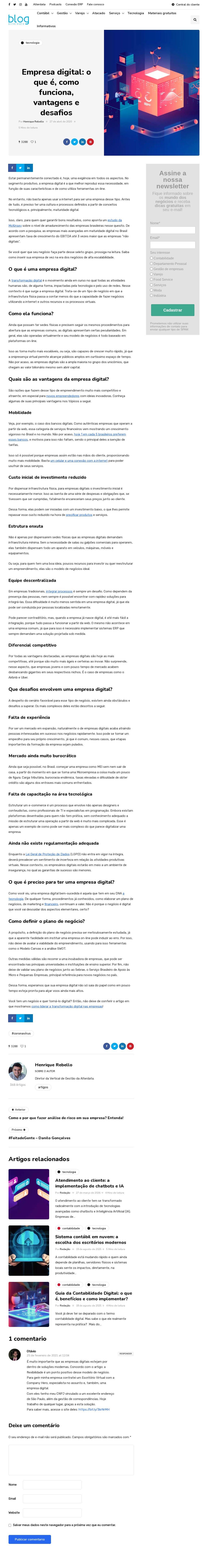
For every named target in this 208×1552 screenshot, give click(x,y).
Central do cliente (187, 4)
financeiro (51, 904)
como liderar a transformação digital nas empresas (67, 1006)
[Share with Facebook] (66, 141)
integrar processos (59, 591)
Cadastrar (172, 310)
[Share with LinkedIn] (82, 141)
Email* (155, 237)
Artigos (43, 1087)
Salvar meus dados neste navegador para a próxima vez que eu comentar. (64, 1525)
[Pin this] (90, 141)
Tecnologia (136, 13)
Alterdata (39, 4)
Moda (157, 290)
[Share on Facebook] (13, 168)
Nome (13, 1484)
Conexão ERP (74, 4)
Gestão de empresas (168, 269)
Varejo (80, 13)
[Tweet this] (74, 141)
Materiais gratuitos (162, 13)
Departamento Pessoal (170, 263)
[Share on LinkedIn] (29, 168)
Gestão (62, 13)
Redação (65, 1192)
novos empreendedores (62, 396)
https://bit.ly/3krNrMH (94, 1409)
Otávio (31, 1351)
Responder (126, 1353)
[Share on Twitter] (21, 168)
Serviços (159, 285)
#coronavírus (21, 1033)
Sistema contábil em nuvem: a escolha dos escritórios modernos (91, 1240)
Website (14, 1512)
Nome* (155, 223)
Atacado (98, 13)
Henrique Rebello (33, 121)
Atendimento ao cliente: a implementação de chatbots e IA (89, 1183)
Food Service (163, 279)
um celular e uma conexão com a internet (79, 461)
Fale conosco (95, 4)
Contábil (43, 13)
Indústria (159, 295)
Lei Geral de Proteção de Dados (48, 854)
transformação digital (26, 280)
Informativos (46, 26)
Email (12, 1498)
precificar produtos (79, 515)
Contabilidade (163, 258)
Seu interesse (160, 252)
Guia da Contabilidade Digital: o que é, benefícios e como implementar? (93, 1296)
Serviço (114, 13)
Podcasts (56, 4)
